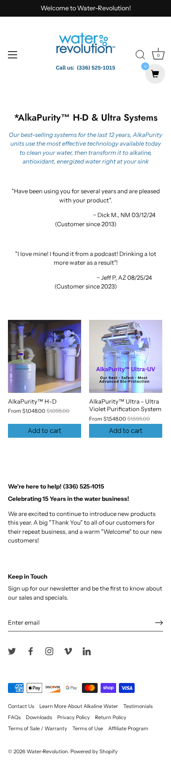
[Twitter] (12, 650)
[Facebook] (31, 650)
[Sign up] (159, 623)
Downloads (39, 717)
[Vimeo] (68, 650)
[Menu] (12, 54)
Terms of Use (87, 728)
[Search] (140, 56)
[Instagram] (49, 650)
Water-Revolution (47, 751)
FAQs (14, 717)
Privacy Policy (73, 717)
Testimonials (138, 706)
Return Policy (110, 717)
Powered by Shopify (94, 751)
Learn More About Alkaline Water (78, 706)
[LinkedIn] (87, 650)
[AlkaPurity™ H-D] (44, 356)
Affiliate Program (128, 728)
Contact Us (21, 706)
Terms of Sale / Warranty (37, 728)
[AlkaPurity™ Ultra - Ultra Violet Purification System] (125, 356)
